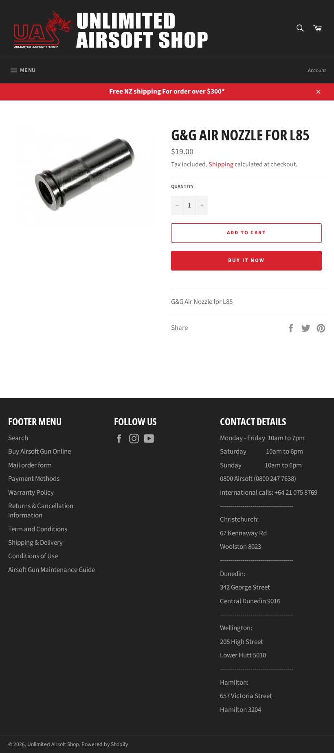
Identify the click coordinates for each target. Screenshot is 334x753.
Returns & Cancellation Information (40, 510)
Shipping (221, 164)
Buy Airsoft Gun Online (39, 451)
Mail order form (30, 465)
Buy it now (246, 260)
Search (18, 438)
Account (317, 70)
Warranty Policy (31, 493)
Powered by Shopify (104, 744)
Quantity (182, 186)
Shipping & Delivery (35, 543)
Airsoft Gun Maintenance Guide (51, 570)
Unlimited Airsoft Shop (53, 744)
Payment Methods (33, 479)
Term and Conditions (37, 529)
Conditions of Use (33, 556)
